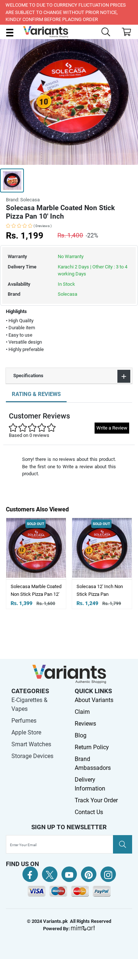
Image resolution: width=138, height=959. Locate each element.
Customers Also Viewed (37, 509)
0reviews (42, 226)
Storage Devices (32, 756)
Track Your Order (96, 800)
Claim (82, 711)
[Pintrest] (88, 874)
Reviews (85, 723)
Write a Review (111, 428)
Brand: (23, 199)
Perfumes (23, 720)
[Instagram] (108, 874)
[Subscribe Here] (122, 844)
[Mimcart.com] (83, 928)
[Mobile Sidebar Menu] (10, 32)
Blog (80, 735)
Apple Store (26, 732)
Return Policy (92, 747)
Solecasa (67, 294)
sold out (52, 524)
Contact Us (89, 812)
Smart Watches (31, 744)
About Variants (94, 699)
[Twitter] (49, 874)
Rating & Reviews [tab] (36, 394)
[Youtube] (69, 874)
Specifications (28, 375)
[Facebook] (30, 874)
